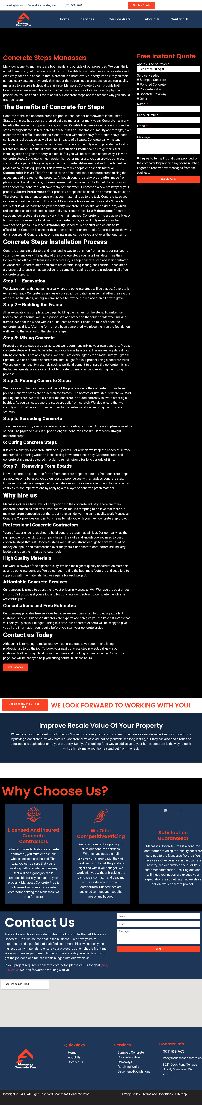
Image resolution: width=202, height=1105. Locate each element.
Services (87, 19)
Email (141, 126)
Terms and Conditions (157, 1094)
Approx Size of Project (153, 64)
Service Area (119, 19)
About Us (152, 19)
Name (141, 104)
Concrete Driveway (153, 94)
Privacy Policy (130, 1094)
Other (143, 98)
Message (143, 137)
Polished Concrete (153, 84)
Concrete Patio (150, 89)
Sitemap (181, 1094)
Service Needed (148, 75)
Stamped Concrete (153, 79)
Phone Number (148, 115)
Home (65, 19)
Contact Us (179, 19)
